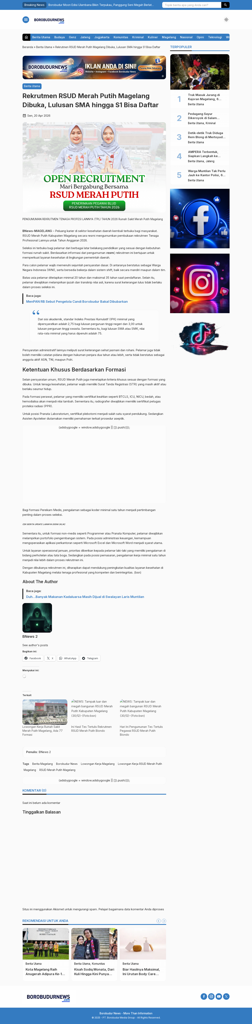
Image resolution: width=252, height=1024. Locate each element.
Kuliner (153, 37)
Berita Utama (41, 37)
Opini (200, 37)
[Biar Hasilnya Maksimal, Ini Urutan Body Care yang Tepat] (143, 944)
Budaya (59, 37)
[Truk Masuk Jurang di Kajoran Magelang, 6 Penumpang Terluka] (199, 72)
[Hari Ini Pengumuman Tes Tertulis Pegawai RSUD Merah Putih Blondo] (142, 712)
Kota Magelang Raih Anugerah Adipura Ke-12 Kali (45, 973)
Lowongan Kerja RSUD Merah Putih (140, 763)
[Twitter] (226, 996)
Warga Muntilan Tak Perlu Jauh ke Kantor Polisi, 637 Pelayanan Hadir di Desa (207, 175)
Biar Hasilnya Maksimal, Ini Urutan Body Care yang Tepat (141, 973)
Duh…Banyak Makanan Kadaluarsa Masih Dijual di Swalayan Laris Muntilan (85, 597)
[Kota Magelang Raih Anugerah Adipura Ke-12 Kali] (46, 944)
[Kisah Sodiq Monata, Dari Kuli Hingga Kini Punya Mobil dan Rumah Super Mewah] (94, 944)
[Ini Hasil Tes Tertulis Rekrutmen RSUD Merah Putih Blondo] (93, 712)
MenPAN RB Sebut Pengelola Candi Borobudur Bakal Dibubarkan (77, 301)
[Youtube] (219, 996)
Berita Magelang (42, 763)
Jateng (85, 37)
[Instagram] (211, 996)
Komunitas (121, 37)
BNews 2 (30, 636)
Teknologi (215, 37)
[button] (225, 5)
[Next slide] (164, 921)
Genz (72, 37)
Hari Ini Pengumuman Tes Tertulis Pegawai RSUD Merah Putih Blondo (141, 730)
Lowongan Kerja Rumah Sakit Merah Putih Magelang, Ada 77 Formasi (42, 730)
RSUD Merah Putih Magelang (57, 770)
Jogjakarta (101, 37)
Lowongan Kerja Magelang (98, 763)
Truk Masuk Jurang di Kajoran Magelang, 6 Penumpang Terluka (204, 99)
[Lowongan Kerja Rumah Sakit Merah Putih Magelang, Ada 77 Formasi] (44, 712)
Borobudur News (67, 763)
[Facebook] (204, 996)
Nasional (186, 37)
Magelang (169, 37)
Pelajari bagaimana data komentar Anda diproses (131, 909)
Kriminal (138, 37)
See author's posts (35, 645)
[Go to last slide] (159, 921)
